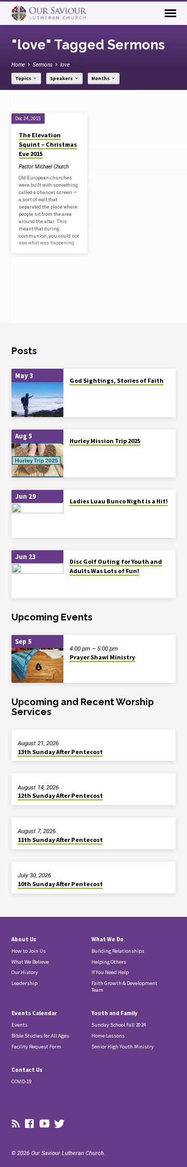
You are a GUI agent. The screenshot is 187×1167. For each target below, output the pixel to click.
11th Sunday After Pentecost (60, 840)
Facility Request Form (36, 1046)
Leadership (24, 983)
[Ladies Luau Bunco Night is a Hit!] (37, 520)
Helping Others (108, 961)
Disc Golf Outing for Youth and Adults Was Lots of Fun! (116, 566)
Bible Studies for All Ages (40, 1035)
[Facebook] (29, 1124)
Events (19, 1024)
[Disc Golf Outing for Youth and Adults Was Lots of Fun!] (37, 580)
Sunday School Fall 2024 (118, 1024)
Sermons (42, 65)
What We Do (107, 939)
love (65, 65)
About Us (23, 939)
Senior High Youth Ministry (122, 1046)
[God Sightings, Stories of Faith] (37, 399)
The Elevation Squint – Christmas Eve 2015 (48, 144)
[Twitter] (59, 1124)
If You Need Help (110, 972)
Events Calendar (34, 1013)
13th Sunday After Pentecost (60, 752)
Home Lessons (108, 1035)
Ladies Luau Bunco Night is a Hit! (119, 501)
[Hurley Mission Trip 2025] (37, 460)
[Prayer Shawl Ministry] (37, 665)
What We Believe (30, 961)
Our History (24, 972)
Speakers (62, 78)
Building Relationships (117, 951)
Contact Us (27, 1069)
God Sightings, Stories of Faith (117, 380)
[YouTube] (44, 1124)
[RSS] (16, 1124)
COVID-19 (21, 1081)
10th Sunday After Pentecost (60, 884)
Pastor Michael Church (44, 166)
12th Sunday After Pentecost (60, 795)
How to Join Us (28, 951)
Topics (23, 78)
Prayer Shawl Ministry (102, 657)
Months (101, 78)
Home (18, 65)
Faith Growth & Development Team (124, 986)
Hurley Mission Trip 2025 (105, 441)
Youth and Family (114, 1013)
